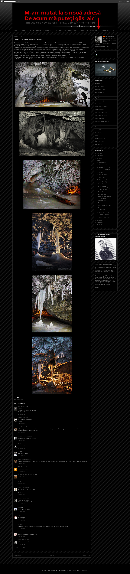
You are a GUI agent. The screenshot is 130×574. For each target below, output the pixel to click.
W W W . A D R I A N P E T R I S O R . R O (102, 31)
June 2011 (102, 177)
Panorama (98, 118)
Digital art (98, 98)
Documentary (99, 101)
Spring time (101, 191)
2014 (98, 153)
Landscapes (20, 399)
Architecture (98, 86)
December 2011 (103, 162)
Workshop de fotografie (104, 205)
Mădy (19, 507)
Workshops (98, 144)
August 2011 (102, 172)
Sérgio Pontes (22, 487)
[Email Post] (18, 397)
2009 (98, 222)
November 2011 (103, 165)
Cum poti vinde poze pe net (103, 95)
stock (97, 130)
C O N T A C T (84, 31)
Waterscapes (99, 138)
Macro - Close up (100, 112)
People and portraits (101, 121)
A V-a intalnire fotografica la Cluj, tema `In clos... (104, 188)
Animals (97, 83)
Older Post (86, 555)
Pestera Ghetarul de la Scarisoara (104, 197)
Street (97, 132)
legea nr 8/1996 (108, 270)
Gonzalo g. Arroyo (23, 436)
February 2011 (103, 214)
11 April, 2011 (21, 414)
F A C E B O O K (72, 31)
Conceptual (98, 92)
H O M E (16, 31)
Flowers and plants (100, 106)
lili (19, 524)
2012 (98, 158)
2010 (98, 220)
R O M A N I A (37, 31)
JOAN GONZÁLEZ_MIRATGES (26, 474)
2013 (98, 155)
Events (97, 103)
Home (52, 555)
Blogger (85, 570)
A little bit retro (102, 200)
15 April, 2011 (21, 528)
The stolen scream (103, 203)
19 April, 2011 (21, 536)
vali (19, 451)
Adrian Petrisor (22, 498)
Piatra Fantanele (103, 184)
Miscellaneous (99, 115)
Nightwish (21, 443)
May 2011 (102, 179)
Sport (97, 127)
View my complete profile (102, 46)
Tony (19, 532)
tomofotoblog (22, 417)
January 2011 (103, 217)
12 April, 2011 (21, 511)
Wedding (98, 141)
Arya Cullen (21, 515)
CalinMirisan (21, 467)
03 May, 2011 (21, 544)
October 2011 (103, 167)
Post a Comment (20, 547)
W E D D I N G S (47, 31)
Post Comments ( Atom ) (55, 559)
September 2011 (103, 170)
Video (97, 135)
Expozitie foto (102, 194)
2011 (98, 160)
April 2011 (102, 182)
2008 (98, 225)
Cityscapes (98, 89)
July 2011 (101, 174)
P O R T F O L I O (26, 31)
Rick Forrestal (22, 406)
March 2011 (102, 212)
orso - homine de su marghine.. (27, 426)
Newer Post (17, 555)
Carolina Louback (23, 459)
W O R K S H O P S (60, 31)
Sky (96, 124)
